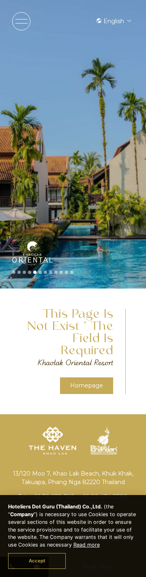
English (113, 21)
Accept (37, 561)
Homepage (86, 385)
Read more (86, 545)
